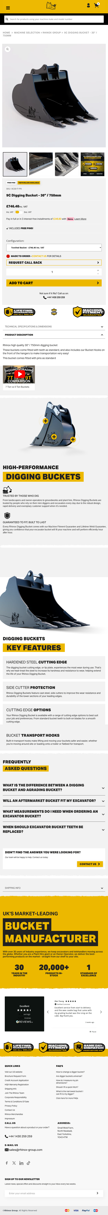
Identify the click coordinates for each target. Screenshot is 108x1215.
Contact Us (88, 864)
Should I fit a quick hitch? (67, 1087)
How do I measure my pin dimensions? (67, 1081)
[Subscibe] (94, 1193)
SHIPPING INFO (13, 888)
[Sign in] (88, 5)
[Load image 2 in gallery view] (41, 164)
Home (6, 32)
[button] (73, 439)
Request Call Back (25, 263)
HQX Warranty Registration (17, 1084)
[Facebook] (7, 1163)
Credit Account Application (17, 1080)
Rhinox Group (52, 32)
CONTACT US (39, 256)
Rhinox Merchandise (14, 1114)
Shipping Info (10, 1089)
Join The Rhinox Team (14, 1093)
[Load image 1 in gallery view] (15, 164)
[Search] (7, 19)
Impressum (10, 1118)
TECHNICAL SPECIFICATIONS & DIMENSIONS (28, 326)
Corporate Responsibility (16, 1097)
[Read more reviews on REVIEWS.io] (24, 1021)
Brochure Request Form (15, 1076)
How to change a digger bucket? (70, 1072)
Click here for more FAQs (67, 1098)
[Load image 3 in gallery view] (67, 164)
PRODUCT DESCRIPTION (19, 334)
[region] (74, 1012)
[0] (97, 7)
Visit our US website (13, 1072)
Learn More (80, 218)
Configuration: (15, 240)
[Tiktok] (28, 1163)
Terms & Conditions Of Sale (17, 1101)
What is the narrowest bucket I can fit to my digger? (69, 1092)
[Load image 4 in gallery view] (92, 164)
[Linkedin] (21, 1163)
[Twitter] (14, 1163)
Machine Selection (27, 32)
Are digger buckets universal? (69, 1076)
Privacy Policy (11, 1106)
